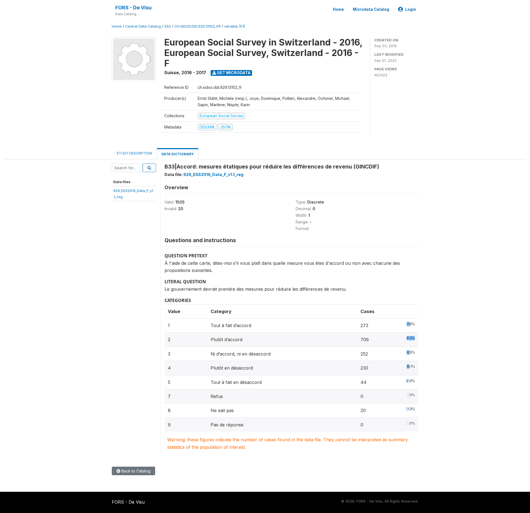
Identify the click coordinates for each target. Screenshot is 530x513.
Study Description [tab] (134, 153)
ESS (168, 26)
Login (410, 9)
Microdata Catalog (371, 9)
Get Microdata (233, 72)
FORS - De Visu (133, 7)
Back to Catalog (135, 471)
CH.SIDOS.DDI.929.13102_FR (197, 26)
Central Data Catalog (143, 26)
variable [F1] (234, 26)
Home (338, 9)
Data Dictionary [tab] (177, 154)
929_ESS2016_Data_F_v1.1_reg (213, 174)
